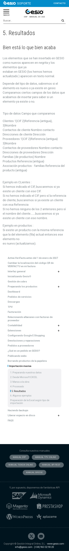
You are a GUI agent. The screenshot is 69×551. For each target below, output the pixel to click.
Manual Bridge (34, 472)
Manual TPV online (45, 457)
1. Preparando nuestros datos (26, 372)
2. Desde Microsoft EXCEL (23, 377)
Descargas (14, 301)
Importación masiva (20, 366)
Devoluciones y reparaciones (24, 340)
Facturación (14, 312)
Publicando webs (17, 356)
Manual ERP (19, 457)
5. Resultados (18, 391)
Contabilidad (15, 325)
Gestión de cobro (17, 281)
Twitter (31, 536)
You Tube (41, 536)
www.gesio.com (55, 543)
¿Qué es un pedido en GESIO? (24, 350)
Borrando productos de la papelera (27, 361)
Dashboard (14, 291)
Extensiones (14, 330)
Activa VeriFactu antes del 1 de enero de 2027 (33, 258)
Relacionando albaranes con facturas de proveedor (30, 319)
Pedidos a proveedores (21, 345)
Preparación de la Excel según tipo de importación (29, 401)
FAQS (11, 420)
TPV (10, 307)
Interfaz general (16, 271)
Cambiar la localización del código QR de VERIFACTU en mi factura (31, 265)
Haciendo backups (18, 410)
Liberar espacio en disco (21, 415)
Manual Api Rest (51, 465)
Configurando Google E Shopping (26, 335)
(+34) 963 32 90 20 (44, 547)
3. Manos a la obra (19, 382)
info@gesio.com (23, 547)
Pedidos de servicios (19, 297)
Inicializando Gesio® (19, 276)
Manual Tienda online (21, 465)
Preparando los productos (22, 286)
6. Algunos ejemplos (20, 395)
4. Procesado (17, 386)
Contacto (60, 3)
